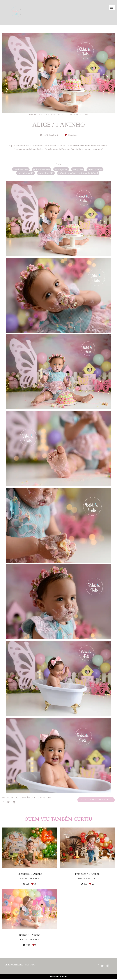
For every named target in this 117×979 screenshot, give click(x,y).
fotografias (78, 169)
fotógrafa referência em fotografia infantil (78, 173)
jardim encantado (41, 169)
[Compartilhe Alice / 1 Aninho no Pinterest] (14, 802)
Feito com (58, 976)
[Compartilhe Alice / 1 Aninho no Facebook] (3, 802)
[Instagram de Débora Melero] (102, 966)
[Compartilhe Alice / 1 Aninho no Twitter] (8, 802)
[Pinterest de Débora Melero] (107, 966)
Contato (30, 965)
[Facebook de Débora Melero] (98, 966)
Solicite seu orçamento (96, 800)
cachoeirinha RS (25, 173)
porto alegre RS (45, 173)
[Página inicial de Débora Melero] (21, 13)
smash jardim (61, 169)
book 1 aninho (95, 169)
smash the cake (21, 169)
